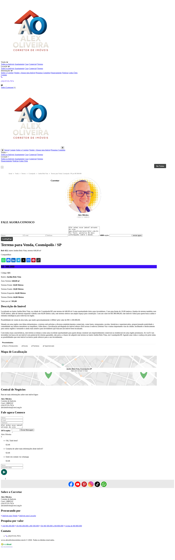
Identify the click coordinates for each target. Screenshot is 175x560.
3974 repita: (6, 431)
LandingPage (7, 239)
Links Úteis (73, 73)
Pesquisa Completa (43, 73)
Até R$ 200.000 (8, 526)
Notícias (65, 73)
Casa (26, 64)
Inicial (7, 150)
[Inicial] (30, 60)
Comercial (33, 64)
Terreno (40, 64)
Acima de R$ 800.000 (73, 526)
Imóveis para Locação (27, 516)
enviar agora (137, 235)
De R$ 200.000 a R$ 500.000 (27, 526)
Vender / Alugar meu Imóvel (24, 73)
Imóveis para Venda (9, 516)
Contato (4, 75)
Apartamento (19, 64)
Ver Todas (160, 166)
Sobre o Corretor (7, 73)
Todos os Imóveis (7, 64)
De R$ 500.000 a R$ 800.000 (51, 526)
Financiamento (56, 73)
